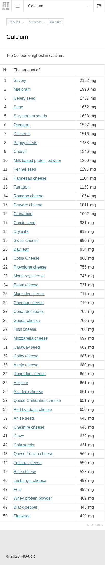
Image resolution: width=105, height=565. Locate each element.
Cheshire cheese (29, 427)
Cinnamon (23, 214)
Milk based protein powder (37, 160)
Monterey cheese (29, 276)
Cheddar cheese (29, 303)
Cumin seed (24, 223)
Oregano (21, 125)
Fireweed (22, 516)
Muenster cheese (29, 294)
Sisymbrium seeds (30, 116)
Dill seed (22, 134)
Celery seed (24, 98)
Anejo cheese (26, 365)
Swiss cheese (26, 240)
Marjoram (22, 89)
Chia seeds (24, 445)
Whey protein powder (33, 498)
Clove (19, 436)
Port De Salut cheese (33, 409)
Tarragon (22, 187)
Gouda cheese (27, 320)
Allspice (21, 383)
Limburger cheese (30, 480)
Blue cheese (25, 471)
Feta (18, 489)
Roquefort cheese (30, 374)
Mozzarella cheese (31, 338)
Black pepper (25, 507)
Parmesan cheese (30, 178)
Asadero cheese (28, 391)
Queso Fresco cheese (33, 454)
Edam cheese (26, 285)
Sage (18, 107)
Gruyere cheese (28, 205)
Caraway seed (27, 347)
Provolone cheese (30, 267)
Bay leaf (21, 249)
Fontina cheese (28, 463)
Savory (20, 80)
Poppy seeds (25, 142)
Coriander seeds (29, 311)
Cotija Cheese (27, 258)
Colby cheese (26, 356)
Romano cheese (28, 196)
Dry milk (21, 231)
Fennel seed (25, 169)
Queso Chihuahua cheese (37, 400)
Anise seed (24, 418)
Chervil (20, 151)
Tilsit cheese (25, 329)
